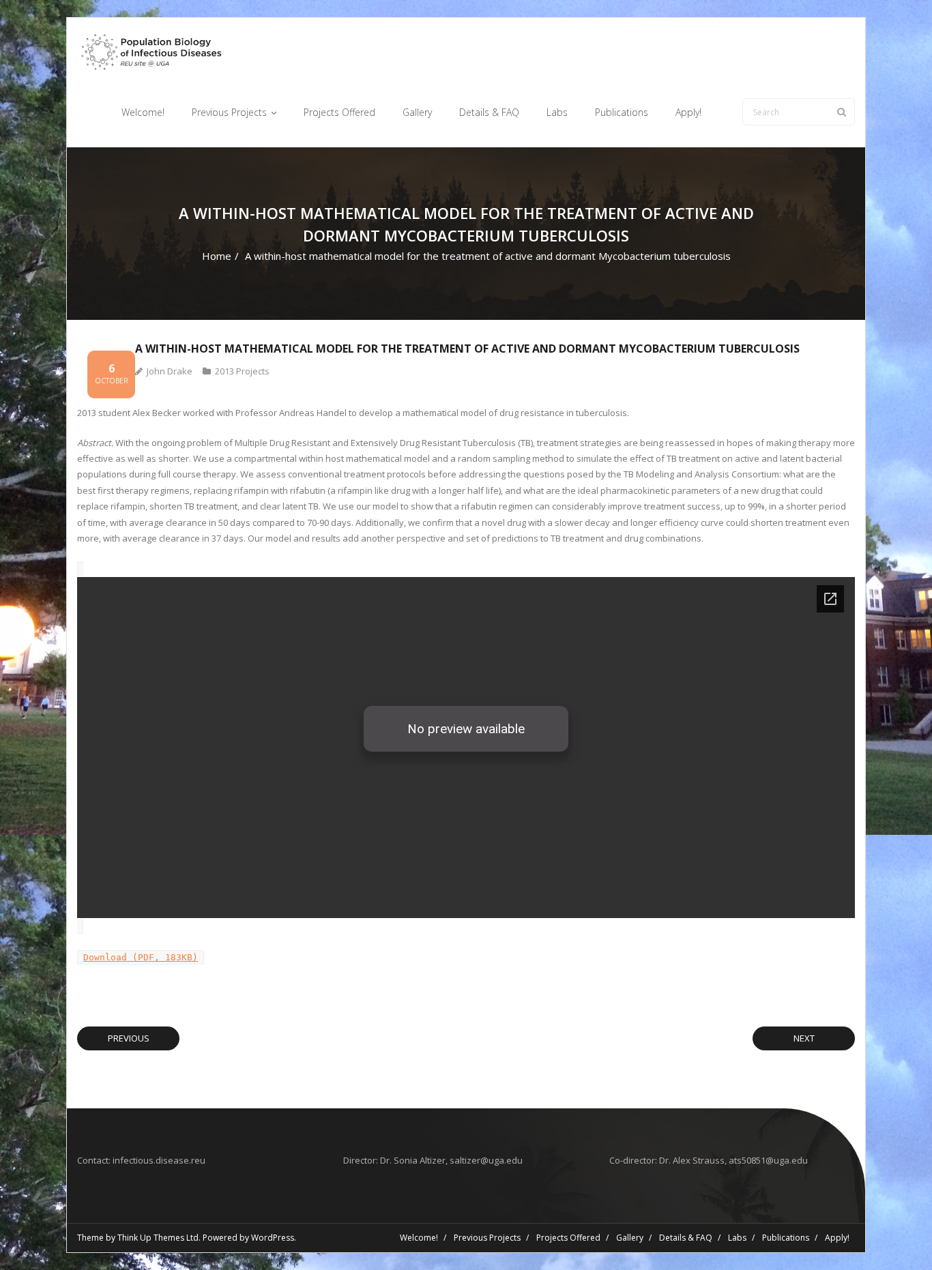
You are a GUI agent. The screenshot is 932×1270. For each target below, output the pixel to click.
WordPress (272, 1237)
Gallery (629, 1237)
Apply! (837, 1237)
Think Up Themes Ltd (158, 1237)
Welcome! (419, 1237)
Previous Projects (487, 1237)
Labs (737, 1237)
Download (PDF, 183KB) (140, 957)
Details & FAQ (685, 1237)
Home (216, 256)
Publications (785, 1237)
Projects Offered (568, 1237)
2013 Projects (242, 371)
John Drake (169, 371)
